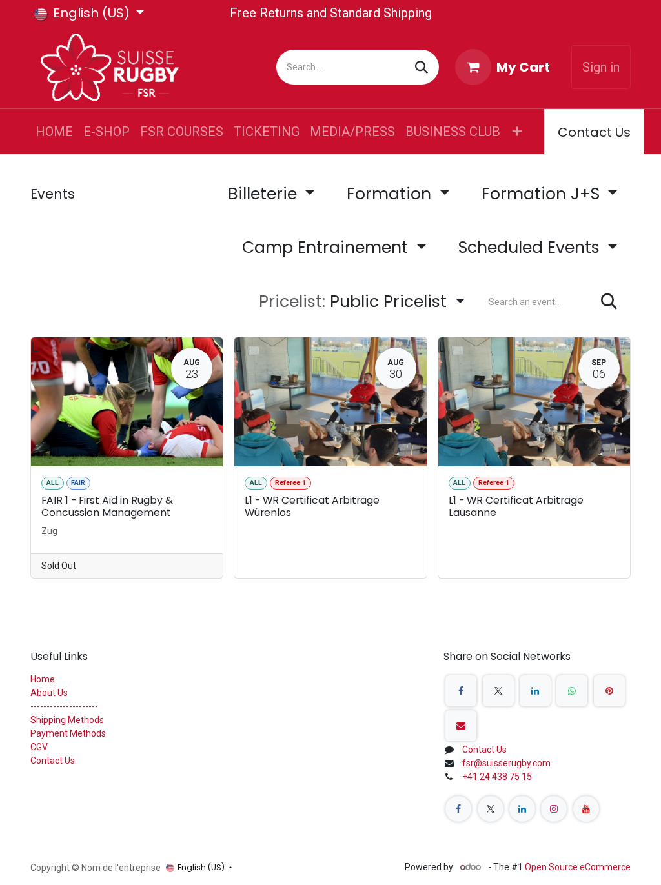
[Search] (421, 67)
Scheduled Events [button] (531, 247)
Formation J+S (543, 194)
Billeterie (264, 194)
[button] (361, 301)
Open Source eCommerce (578, 867)
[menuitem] (54, 131)
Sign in (601, 67)
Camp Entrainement (327, 247)
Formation (391, 194)
